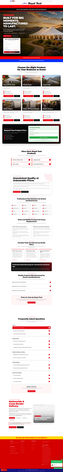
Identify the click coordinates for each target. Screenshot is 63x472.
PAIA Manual (33, 449)
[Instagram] (11, 1)
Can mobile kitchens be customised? (31, 344)
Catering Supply (39, 6)
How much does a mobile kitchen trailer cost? (31, 341)
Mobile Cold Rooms (23, 447)
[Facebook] (10, 1)
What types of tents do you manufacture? (31, 330)
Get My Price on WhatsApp (43, 137)
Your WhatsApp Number (32, 129)
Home (12, 6)
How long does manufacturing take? (31, 378)
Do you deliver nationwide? (31, 375)
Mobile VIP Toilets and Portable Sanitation (19, 282)
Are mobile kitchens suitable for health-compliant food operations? (31, 347)
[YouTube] (14, 1)
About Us (33, 442)
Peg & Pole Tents (22, 442)
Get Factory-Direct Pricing (31, 302)
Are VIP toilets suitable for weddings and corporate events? (31, 364)
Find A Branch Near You (34, 444)
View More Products (20, 427)
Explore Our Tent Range (25, 191)
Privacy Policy (33, 447)
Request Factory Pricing (17, 191)
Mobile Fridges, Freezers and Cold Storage (19, 286)
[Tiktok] (13, 1)
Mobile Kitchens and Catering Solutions (18, 290)
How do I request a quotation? (31, 381)
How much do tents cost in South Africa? (31, 327)
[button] (50, 6)
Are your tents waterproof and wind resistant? (31, 333)
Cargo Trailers (22, 452)
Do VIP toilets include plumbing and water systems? (31, 368)
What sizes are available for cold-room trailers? (31, 357)
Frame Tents (22, 444)
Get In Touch (45, 6)
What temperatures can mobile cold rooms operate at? (31, 354)
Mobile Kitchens (22, 449)
